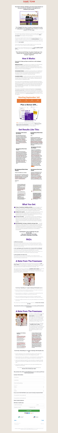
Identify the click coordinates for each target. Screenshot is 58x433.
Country (15, 385)
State (15, 389)
